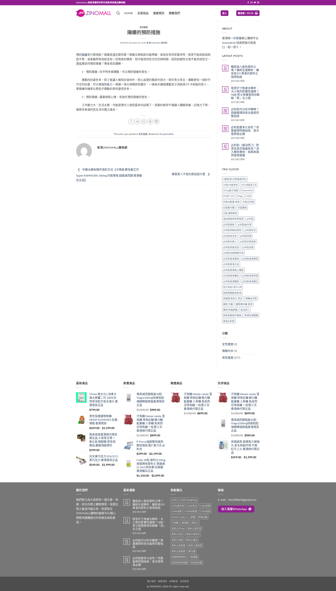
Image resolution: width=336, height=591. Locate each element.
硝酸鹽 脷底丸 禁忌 (232, 298)
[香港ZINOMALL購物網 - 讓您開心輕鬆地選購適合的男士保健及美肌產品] (93, 13)
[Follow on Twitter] (255, 2)
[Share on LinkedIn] (156, 121)
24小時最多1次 (249, 184)
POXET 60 (228, 196)
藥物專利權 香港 (244, 304)
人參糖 (191, 517)
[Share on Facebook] (131, 121)
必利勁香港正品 (231, 264)
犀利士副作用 (194, 528)
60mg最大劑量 (230, 190)
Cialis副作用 (178, 505)
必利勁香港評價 (250, 275)
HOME (128, 13)
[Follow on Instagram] (251, 2)
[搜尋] (118, 13)
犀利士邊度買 (195, 545)
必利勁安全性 (230, 235)
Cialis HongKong (188, 499)
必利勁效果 (248, 247)
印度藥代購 (228, 207)
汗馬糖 (175, 522)
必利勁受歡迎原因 (232, 230)
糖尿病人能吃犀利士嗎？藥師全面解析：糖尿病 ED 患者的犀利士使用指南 (245, 71)
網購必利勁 (251, 298)
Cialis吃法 (192, 505)
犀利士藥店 (192, 539)
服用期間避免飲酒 (232, 292)
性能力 (108, 84)
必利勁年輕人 (230, 241)
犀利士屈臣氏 (193, 534)
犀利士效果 (177, 539)
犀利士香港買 (178, 551)
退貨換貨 (184, 581)
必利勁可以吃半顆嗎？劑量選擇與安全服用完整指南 (245, 112)
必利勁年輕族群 (248, 241)
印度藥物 (242, 207)
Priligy (240, 196)
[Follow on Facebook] (248, 2)
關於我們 (151, 581)
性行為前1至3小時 (232, 287)
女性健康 (227, 344)
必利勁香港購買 (231, 281)
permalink (168, 134)
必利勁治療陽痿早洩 (233, 252)
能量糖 (194, 556)
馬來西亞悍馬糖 (180, 562)
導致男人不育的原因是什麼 (189, 174)
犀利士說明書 (178, 545)
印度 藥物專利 (230, 213)
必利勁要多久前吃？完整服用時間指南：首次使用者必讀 (245, 130)
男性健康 (144, 27)
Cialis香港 (205, 511)
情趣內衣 (227, 350)
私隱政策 (173, 581)
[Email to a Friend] (144, 121)
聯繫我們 (174, 13)
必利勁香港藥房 (231, 275)
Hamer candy (178, 517)
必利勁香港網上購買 (233, 270)
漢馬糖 (185, 522)
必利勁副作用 (244, 224)
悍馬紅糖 (202, 517)
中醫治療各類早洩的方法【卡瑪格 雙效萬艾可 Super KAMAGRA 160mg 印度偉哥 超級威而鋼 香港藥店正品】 (109, 175)
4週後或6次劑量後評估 (234, 179)
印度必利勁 (248, 201)
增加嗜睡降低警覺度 (233, 218)
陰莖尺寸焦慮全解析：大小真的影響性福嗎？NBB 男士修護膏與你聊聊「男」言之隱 (245, 93)
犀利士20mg (178, 528)
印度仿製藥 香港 (231, 201)
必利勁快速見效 (231, 247)
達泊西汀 (245, 309)
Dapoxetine (247, 190)
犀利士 (195, 522)
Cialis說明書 (191, 511)
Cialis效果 (177, 511)
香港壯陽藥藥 (251, 315)
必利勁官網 (245, 235)
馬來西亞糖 (196, 562)
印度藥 (237, 38)
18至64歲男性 (230, 184)
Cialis (174, 499)
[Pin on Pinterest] (150, 121)
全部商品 (143, 13)
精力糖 (191, 551)
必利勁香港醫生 (250, 281)
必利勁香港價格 (231, 258)
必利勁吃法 (250, 230)
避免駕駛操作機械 (232, 315)
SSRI (248, 196)
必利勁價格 (228, 224)
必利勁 (250, 218)
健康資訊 (158, 13)
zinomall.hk (229, 42)
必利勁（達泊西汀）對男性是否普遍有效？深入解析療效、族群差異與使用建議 (245, 150)
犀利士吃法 (177, 534)
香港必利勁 (228, 321)
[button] (225, 13)
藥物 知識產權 (230, 309)
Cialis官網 (205, 505)
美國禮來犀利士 (180, 556)
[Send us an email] (258, 2)
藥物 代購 (228, 304)
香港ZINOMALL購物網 (156, 43)
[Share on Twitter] (137, 121)
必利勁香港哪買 (250, 258)
